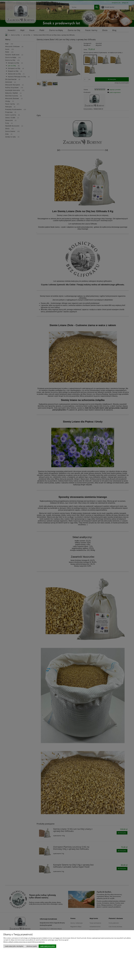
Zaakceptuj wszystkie (47, 946)
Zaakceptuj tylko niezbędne (14, 946)
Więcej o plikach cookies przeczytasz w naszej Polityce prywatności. (24, 942)
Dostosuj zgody (31, 946)
